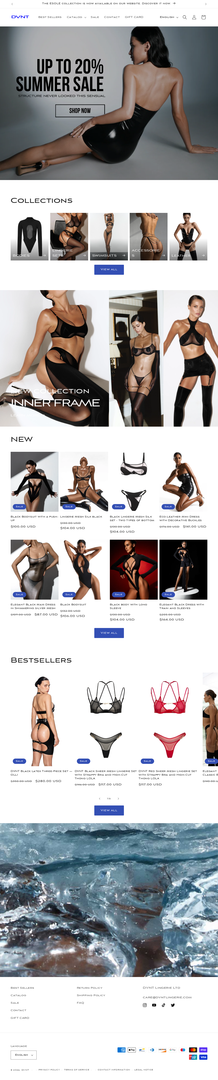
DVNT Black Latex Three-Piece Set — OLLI (41, 773)
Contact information (114, 1070)
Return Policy (90, 988)
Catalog (18, 995)
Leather (181, 256)
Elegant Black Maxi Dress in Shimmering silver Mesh (33, 606)
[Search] (184, 17)
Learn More (25, 415)
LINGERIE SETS (62, 253)
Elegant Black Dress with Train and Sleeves (181, 606)
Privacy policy (49, 1070)
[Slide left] (99, 798)
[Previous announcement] (12, 4)
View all (109, 269)
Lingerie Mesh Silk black (81, 517)
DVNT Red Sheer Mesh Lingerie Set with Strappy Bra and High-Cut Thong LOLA (168, 775)
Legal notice (143, 1070)
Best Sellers (22, 988)
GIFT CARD (20, 1018)
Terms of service (76, 1070)
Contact (18, 1010)
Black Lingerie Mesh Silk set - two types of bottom (132, 519)
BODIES (21, 256)
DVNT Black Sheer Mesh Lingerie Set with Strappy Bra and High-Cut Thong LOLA (106, 775)
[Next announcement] (206, 4)
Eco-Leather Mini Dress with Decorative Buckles (180, 519)
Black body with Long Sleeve (128, 606)
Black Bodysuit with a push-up (34, 519)
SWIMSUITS (104, 256)
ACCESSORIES (146, 253)
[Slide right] (118, 798)
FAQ (80, 1003)
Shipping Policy (91, 995)
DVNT (25, 1070)
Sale (15, 1003)
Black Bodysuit (73, 604)
